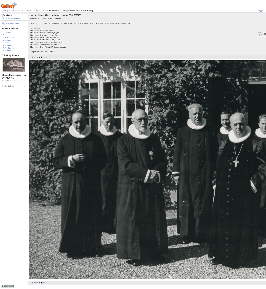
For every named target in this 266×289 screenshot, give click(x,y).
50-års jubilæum (40, 11)
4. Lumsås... (7, 40)
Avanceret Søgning (13, 18)
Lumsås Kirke (25, 11)
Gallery (5, 11)
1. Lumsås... (7, 32)
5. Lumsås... (7, 43)
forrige (44, 57)
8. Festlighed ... (8, 50)
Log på (260, 11)
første (36, 57)
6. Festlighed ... (8, 45)
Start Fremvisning (12, 23)
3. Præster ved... (9, 37)
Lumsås (14, 11)
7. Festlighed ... (8, 48)
